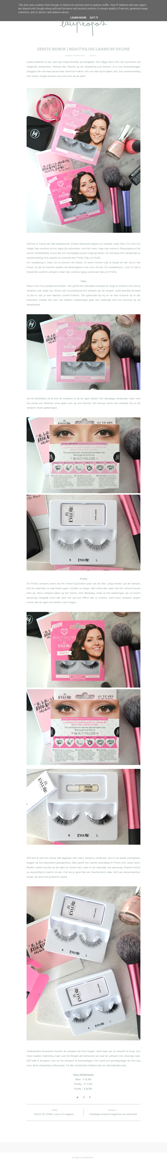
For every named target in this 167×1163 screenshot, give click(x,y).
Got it (94, 17)
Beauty (93, 56)
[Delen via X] (77, 1097)
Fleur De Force (128, 244)
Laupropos (86, 1157)
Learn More (78, 17)
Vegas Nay (33, 248)
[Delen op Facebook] (83, 1097)
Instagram (89, 62)
